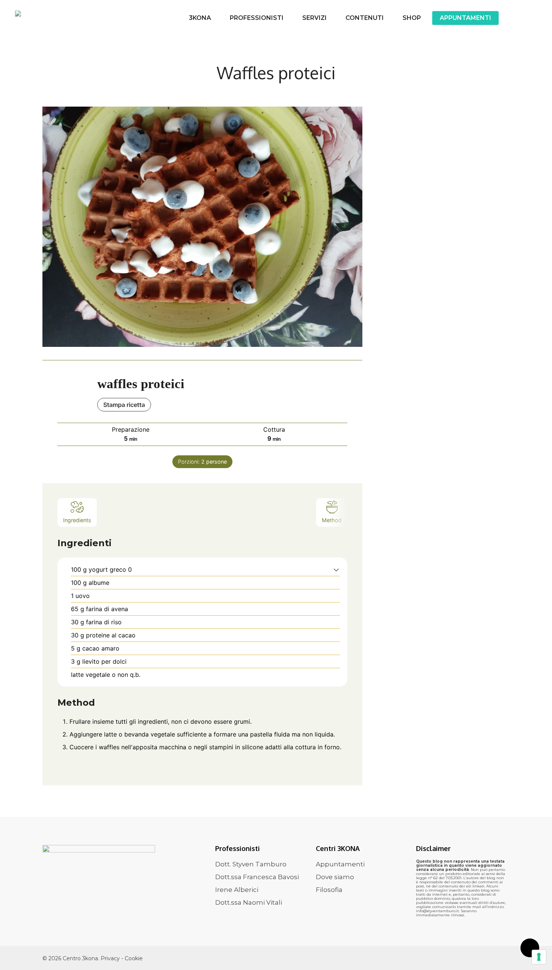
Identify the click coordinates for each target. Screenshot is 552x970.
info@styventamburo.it (437, 910)
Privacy (111, 958)
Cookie (134, 958)
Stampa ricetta (124, 404)
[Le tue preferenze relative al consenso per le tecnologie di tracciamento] (539, 957)
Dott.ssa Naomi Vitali (248, 902)
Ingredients (77, 520)
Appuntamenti (340, 864)
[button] (336, 569)
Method (332, 520)
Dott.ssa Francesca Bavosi (257, 877)
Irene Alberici (236, 889)
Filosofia (329, 889)
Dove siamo (335, 877)
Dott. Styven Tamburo (251, 864)
